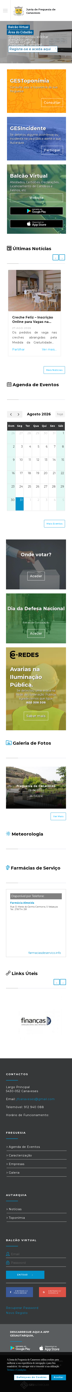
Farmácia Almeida (22, 902)
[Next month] (18, 414)
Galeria (14, 1172)
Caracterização (20, 1155)
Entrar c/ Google (53, 1292)
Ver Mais (58, 816)
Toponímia (16, 1218)
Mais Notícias (54, 370)
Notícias (15, 1209)
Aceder (36, 576)
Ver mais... (49, 349)
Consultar (52, 102)
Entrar (22, 1274)
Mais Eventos (54, 523)
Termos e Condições (16, 1369)
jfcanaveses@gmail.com (36, 1099)
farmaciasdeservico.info (44, 953)
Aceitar (58, 1377)
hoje (60, 414)
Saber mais (36, 716)
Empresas (16, 1164)
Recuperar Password (22, 1308)
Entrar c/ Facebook (20, 1292)
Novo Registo (17, 1313)
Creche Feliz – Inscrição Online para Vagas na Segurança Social (32, 321)
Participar (52, 150)
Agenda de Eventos (24, 1147)
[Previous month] (11, 414)
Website (36, 198)
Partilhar (18, 349)
